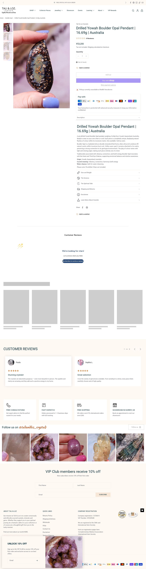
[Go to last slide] (135, 349)
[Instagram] (136, 2)
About (100, 10)
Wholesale (46, 522)
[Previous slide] (3, 2)
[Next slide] (126, 2)
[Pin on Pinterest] (87, 207)
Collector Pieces (45, 10)
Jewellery (58, 10)
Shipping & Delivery (49, 519)
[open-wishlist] (142, 510)
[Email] (142, 2)
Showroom (70, 10)
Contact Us (46, 529)
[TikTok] (139, 2)
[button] (108, 74)
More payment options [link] (108, 85)
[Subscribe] (37, 560)
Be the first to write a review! (73, 261)
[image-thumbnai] (7, 27)
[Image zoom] (41, 65)
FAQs (44, 526)
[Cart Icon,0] (142, 10)
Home (1, 18)
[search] (133, 10)
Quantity (79, 52)
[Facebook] (130, 2)
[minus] (78, 56)
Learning (89, 10)
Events (80, 10)
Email (11, 560)
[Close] (80, 539)
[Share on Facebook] (82, 207)
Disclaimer (46, 532)
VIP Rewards (112, 10)
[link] (136, 427)
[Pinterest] (133, 2)
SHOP (32, 10)
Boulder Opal (9, 18)
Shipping (91, 47)
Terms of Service (48, 535)
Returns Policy (47, 516)
